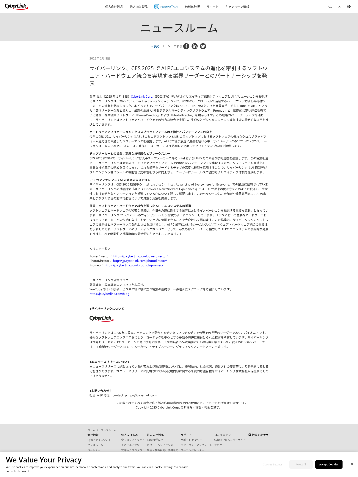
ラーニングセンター (192, 450)
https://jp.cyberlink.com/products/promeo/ (133, 265)
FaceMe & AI (169, 6)
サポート (213, 6)
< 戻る (155, 46)
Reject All (301, 464)
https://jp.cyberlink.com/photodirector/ (140, 260)
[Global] (349, 6)
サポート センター (191, 440)
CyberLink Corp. (142, 96)
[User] (339, 6)
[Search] (330, 6)
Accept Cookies (329, 464)
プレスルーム (95, 445)
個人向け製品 (114, 6)
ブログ (218, 445)
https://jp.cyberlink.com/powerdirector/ (140, 256)
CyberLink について (99, 440)
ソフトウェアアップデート (196, 445)
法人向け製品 (139, 6)
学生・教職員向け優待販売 (162, 450)
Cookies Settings (272, 464)
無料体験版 (192, 6)
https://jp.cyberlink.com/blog (109, 293)
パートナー (94, 450)
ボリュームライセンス (160, 445)
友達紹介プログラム (133, 450)
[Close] (352, 464)
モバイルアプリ (130, 445)
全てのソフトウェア (133, 440)
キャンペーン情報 (237, 6)
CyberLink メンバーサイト (230, 440)
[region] (179, 464)
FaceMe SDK (155, 440)
